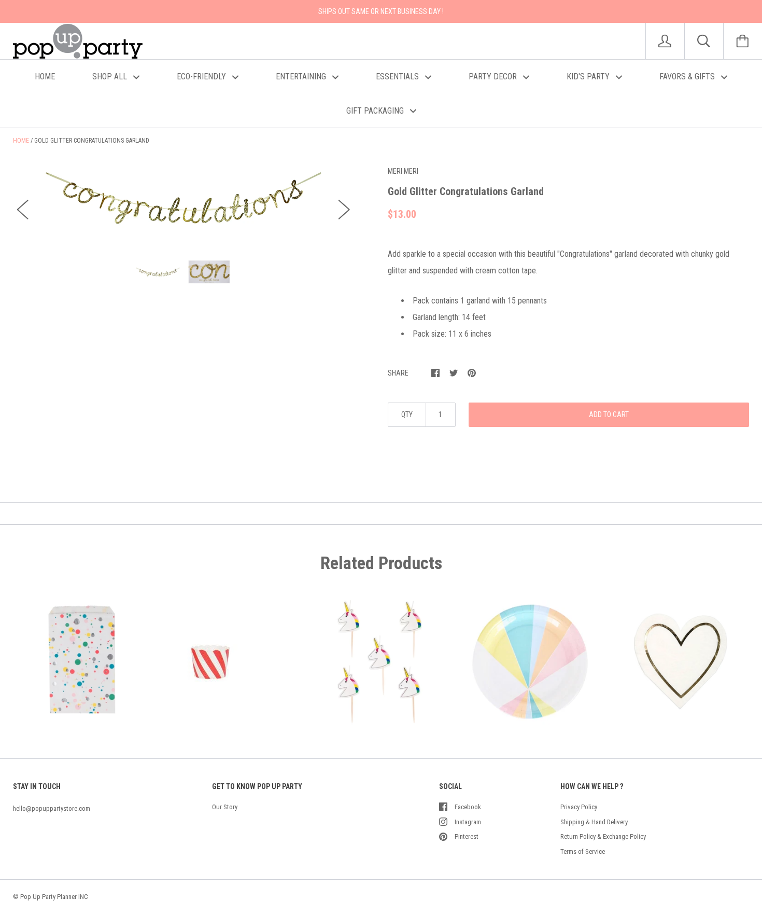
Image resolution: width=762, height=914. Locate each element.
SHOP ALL (110, 76)
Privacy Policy (578, 807)
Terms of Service (582, 851)
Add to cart (609, 414)
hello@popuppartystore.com (51, 808)
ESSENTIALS (398, 76)
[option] (183, 199)
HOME (45, 76)
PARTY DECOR (494, 76)
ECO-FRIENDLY (202, 76)
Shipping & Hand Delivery (594, 822)
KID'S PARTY (589, 76)
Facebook (468, 807)
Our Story (224, 807)
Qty (407, 414)
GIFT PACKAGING (376, 111)
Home (21, 140)
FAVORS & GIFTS (688, 76)
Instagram (468, 822)
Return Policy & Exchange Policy (603, 836)
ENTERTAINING (302, 76)
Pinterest (466, 836)
